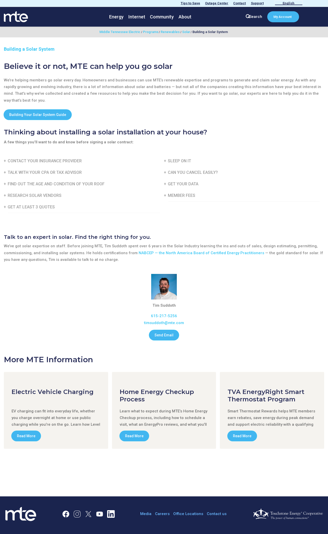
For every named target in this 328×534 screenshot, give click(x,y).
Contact (239, 3)
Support (257, 3)
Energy (116, 16)
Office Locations (188, 513)
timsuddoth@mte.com (164, 323)
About (185, 16)
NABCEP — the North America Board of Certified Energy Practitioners (201, 253)
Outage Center (216, 3)
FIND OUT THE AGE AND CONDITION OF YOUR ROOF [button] (56, 183)
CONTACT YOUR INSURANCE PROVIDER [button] (45, 160)
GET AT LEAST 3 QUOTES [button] (31, 207)
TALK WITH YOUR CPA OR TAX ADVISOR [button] (45, 172)
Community (162, 16)
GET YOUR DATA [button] (183, 183)
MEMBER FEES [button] (181, 195)
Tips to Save (190, 3)
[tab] (84, 161)
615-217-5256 (164, 316)
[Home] (16, 16)
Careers (162, 513)
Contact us (217, 513)
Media (145, 513)
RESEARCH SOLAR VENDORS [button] (34, 195)
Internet (136, 16)
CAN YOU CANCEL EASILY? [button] (193, 172)
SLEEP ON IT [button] (179, 160)
